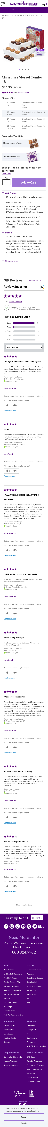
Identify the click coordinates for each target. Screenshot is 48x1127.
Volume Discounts (11, 1061)
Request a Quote (11, 1065)
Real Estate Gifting (34, 1069)
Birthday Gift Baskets (12, 986)
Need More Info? (24, 937)
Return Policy (32, 990)
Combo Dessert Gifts (12, 982)
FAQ (28, 998)
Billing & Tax (32, 994)
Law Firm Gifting (33, 1081)
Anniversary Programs (36, 1065)
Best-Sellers (9, 970)
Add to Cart (28, 182)
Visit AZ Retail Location (13, 1015)
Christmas (14, 15)
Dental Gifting (32, 1077)
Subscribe (37, 918)
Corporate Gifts (11, 1052)
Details (24, 1123)
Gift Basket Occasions (13, 974)
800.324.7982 (24, 952)
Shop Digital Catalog (35, 978)
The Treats (9, 1021)
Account (30, 974)
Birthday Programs (34, 1061)
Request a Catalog (34, 986)
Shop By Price (9, 1011)
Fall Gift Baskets (10, 1002)
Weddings (8, 1007)
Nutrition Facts (10, 1038)
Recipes (7, 1042)
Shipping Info (32, 982)
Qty (6, 178)
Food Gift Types (10, 978)
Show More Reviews (24, 905)
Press (29, 1034)
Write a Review (15, 301)
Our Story (31, 1026)
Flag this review (10, 410)
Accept (24, 1117)
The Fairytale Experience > (24, 10)
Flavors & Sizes (10, 1026)
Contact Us (31, 1042)
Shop (6, 965)
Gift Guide (31, 1057)
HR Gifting (31, 1073)
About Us (31, 1021)
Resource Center (35, 1052)
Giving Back (31, 1030)
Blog (41, 926)
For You (30, 965)
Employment (32, 1038)
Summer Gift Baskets (12, 990)
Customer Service (34, 970)
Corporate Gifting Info (13, 1057)
